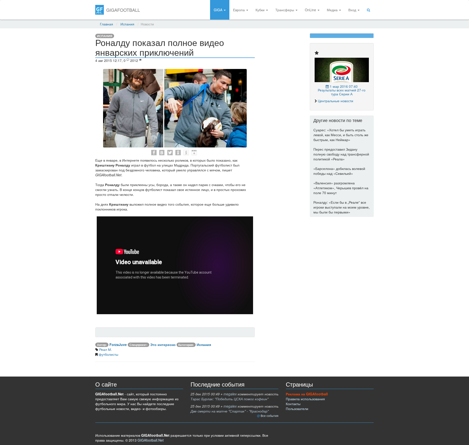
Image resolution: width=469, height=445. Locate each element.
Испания (127, 24)
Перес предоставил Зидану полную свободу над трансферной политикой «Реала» (341, 154)
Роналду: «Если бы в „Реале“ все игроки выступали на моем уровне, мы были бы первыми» (341, 207)
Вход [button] (352, 9)
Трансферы (285, 9)
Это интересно (163, 344)
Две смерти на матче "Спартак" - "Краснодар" (230, 411)
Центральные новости (335, 100)
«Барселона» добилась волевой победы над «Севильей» (339, 171)
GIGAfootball (123, 10)
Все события (269, 415)
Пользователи (297, 408)
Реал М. (105, 349)
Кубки (261, 9)
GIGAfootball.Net (151, 440)
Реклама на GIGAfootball (307, 393)
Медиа (333, 9)
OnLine (311, 9)
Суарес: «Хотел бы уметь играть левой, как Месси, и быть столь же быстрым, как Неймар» (340, 134)
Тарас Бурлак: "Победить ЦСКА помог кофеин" (229, 398)
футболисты (108, 354)
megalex (230, 393)
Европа (239, 9)
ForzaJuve (118, 344)
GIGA (218, 9)
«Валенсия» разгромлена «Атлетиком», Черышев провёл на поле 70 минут (340, 187)
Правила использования (305, 398)
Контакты (293, 403)
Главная (106, 24)
